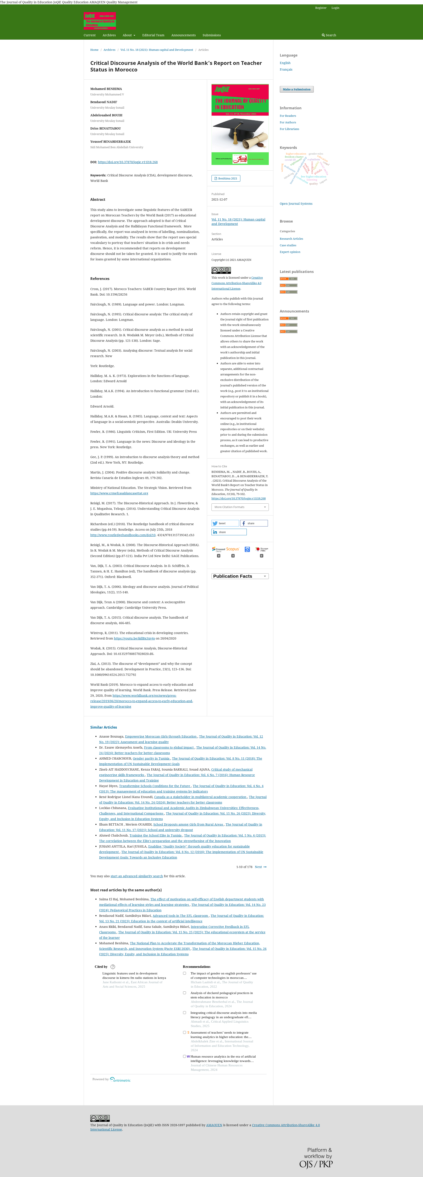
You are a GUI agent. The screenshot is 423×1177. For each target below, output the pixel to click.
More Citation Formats (229, 507)
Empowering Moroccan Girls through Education (161, 736)
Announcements (183, 35)
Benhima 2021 (227, 178)
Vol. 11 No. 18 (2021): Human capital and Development (157, 50)
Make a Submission (297, 89)
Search (330, 35)
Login (335, 8)
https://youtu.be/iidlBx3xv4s (134, 638)
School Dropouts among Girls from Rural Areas (188, 824)
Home (94, 50)
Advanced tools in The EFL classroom (181, 916)
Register (321, 8)
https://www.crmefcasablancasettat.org (119, 493)
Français (286, 69)
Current (90, 35)
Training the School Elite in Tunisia (156, 835)
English (285, 63)
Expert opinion (290, 252)
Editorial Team (153, 35)
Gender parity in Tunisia (151, 758)
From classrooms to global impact (169, 747)
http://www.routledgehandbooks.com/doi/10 (123, 535)
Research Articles (291, 239)
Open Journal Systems (296, 203)
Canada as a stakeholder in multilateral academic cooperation (200, 797)
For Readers (288, 116)
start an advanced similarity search (137, 876)
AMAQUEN (214, 1125)
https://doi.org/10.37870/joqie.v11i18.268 (128, 162)
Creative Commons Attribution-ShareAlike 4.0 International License (237, 283)
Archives (109, 35)
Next (258, 867)
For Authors (288, 122)
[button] (225, 523)
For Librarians (289, 129)
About (128, 35)
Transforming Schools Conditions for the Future (155, 786)
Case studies (288, 245)
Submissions (212, 35)
